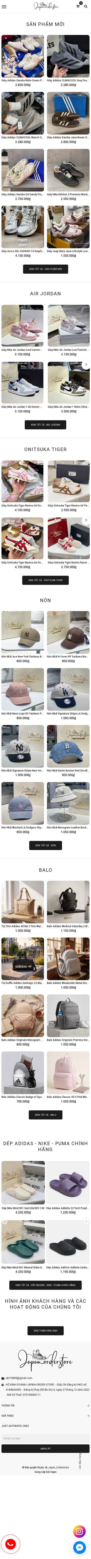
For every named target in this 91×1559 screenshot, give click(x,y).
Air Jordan (45, 293)
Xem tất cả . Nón (45, 845)
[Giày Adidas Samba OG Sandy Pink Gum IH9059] (23, 174)
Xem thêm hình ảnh (46, 1330)
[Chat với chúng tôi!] (79, 1547)
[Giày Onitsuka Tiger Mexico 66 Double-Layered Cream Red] (22, 543)
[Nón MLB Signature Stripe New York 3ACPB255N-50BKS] (23, 751)
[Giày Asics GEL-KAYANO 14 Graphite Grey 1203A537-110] (23, 231)
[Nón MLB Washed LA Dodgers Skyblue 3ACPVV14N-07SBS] (23, 808)
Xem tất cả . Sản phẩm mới (45, 269)
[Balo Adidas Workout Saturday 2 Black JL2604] (68, 906)
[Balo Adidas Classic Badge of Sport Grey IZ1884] (23, 1077)
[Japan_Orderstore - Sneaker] (46, 6)
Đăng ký (46, 1448)
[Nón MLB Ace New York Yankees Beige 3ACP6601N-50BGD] (23, 637)
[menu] (16, 6)
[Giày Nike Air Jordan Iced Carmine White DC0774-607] (22, 330)
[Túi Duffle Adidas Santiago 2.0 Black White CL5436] (23, 963)
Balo (45, 870)
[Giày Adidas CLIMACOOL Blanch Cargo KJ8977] (23, 117)
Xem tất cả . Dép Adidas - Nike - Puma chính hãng (45, 1285)
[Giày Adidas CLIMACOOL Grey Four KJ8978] (68, 60)
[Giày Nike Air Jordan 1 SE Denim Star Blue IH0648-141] (22, 387)
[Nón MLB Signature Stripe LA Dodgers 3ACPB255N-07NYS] (68, 694)
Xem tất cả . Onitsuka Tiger (45, 580)
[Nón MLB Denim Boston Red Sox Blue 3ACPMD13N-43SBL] (68, 751)
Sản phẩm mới (45, 24)
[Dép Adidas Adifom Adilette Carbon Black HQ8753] (68, 1246)
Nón (45, 600)
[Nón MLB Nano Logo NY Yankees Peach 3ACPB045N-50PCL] (23, 694)
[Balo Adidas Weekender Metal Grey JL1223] (68, 963)
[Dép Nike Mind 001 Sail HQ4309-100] (23, 1187)
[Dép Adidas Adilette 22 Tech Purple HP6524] (68, 1187)
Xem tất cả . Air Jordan (45, 424)
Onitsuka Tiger (45, 449)
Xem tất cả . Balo (45, 1115)
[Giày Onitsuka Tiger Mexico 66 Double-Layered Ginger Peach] (22, 486)
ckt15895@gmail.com (19, 1378)
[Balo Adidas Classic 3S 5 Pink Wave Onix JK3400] (68, 1077)
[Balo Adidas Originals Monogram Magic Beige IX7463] (23, 1020)
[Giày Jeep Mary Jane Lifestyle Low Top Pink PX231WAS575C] (68, 231)
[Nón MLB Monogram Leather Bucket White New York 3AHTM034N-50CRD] (68, 808)
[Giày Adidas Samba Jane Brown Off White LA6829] (68, 117)
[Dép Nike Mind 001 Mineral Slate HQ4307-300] (23, 1246)
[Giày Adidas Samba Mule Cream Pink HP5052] (23, 60)
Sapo (53, 1471)
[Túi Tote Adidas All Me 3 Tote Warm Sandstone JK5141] (23, 906)
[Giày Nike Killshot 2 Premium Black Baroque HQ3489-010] (68, 174)
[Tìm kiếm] (86, 6)
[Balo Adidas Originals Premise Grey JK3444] (68, 1020)
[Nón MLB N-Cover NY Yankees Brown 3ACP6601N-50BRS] (68, 637)
